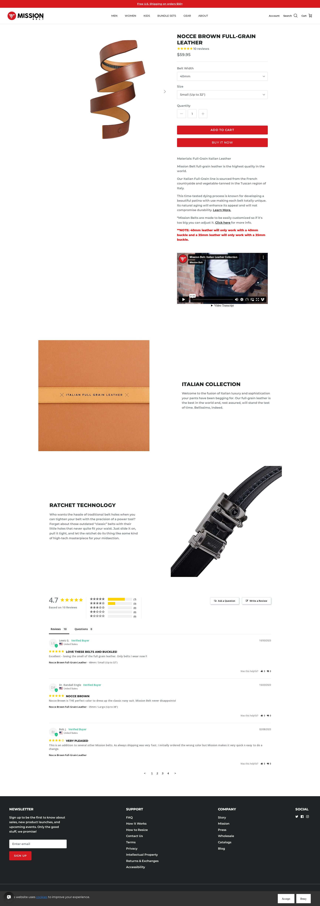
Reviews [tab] (56, 629)
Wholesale (226, 836)
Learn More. (222, 210)
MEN (114, 15)
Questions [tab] (81, 629)
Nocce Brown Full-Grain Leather (68, 662)
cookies (41, 897)
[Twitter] (296, 816)
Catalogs (224, 842)
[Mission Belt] (25, 15)
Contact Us (134, 836)
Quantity (183, 105)
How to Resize (137, 830)
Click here (222, 222)
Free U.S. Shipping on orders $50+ (160, 4)
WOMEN (130, 15)
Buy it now (222, 142)
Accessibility (135, 867)
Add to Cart (222, 130)
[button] (263, 671)
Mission (223, 823)
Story (222, 817)
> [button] (175, 773)
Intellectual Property (142, 854)
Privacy (131, 848)
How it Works (136, 823)
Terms (131, 842)
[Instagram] (307, 816)
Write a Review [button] (258, 600)
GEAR (187, 15)
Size (180, 86)
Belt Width (185, 68)
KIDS (147, 15)
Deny (303, 898)
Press (222, 830)
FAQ (129, 817)
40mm (185, 76)
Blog (221, 848)
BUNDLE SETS (166, 15)
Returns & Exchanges (142, 861)
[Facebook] (302, 816)
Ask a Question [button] (226, 600)
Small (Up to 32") (192, 94)
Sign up (20, 855)
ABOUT (203, 15)
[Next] (165, 91)
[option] (110, 91)
